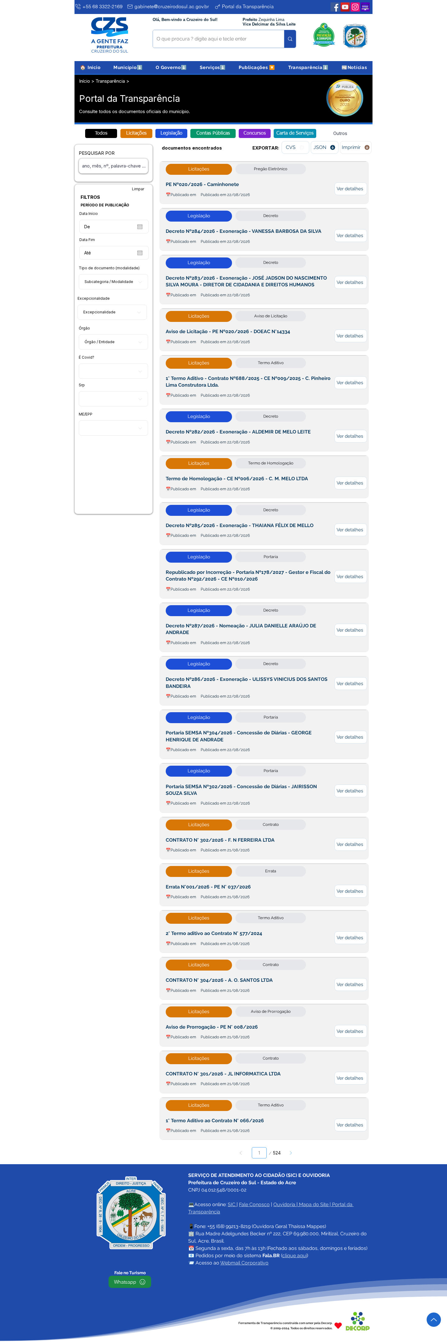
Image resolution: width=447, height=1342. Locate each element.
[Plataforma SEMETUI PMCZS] (365, 7)
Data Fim (87, 240)
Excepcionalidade (94, 298)
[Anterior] (241, 1152)
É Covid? (86, 357)
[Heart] (338, 1325)
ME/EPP (85, 414)
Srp (82, 385)
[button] (128, 67)
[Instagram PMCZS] (355, 7)
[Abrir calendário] (139, 226)
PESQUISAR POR (97, 153)
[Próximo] (290, 1152)
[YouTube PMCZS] (345, 7)
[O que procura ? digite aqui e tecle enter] (290, 39)
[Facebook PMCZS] (335, 7)
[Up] (434, 1320)
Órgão (84, 328)
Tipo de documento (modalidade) (109, 268)
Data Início (88, 214)
